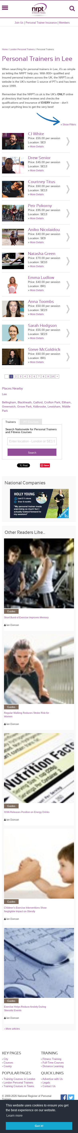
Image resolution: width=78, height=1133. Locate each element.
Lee (4, 394)
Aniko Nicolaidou (44, 230)
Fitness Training (52, 1059)
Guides (11, 611)
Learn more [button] (14, 1115)
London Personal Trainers (22, 49)
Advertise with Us (52, 1078)
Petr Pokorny (40, 206)
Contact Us (49, 1086)
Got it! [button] (39, 1125)
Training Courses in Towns (19, 1086)
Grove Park (24, 406)
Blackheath (25, 402)
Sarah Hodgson (42, 326)
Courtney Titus (41, 182)
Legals (46, 1082)
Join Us (19, 22)
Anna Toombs (41, 302)
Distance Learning (53, 1066)
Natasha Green (41, 254)
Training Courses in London (19, 1078)
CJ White (36, 134)
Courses (8, 1062)
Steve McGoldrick (44, 350)
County (8, 1066)
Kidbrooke (39, 406)
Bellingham (9, 402)
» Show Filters (68, 124)
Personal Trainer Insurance (41, 22)
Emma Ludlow (41, 278)
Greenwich (9, 406)
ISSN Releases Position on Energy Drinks (26, 812)
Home (5, 49)
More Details (37, 146)
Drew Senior (39, 158)
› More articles (12, 1028)
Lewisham (54, 406)
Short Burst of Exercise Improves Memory (26, 617)
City (6, 1059)
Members (64, 22)
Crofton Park (52, 402)
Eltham (66, 402)
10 (52, 376)
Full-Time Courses (53, 1062)
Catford (38, 402)
